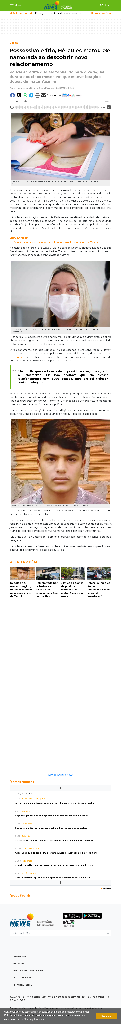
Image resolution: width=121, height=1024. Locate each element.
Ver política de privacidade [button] (30, 1019)
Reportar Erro (22, 984)
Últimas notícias (101, 13)
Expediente (20, 956)
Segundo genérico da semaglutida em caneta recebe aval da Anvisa (52, 816)
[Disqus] (60, 640)
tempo (18, 357)
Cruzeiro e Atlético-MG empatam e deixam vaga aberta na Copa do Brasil (54, 865)
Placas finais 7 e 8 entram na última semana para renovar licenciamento (54, 840)
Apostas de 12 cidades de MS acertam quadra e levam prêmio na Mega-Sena (56, 853)
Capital (14, 42)
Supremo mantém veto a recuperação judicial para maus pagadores (52, 828)
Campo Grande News (60, 774)
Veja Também (23, 562)
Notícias (106, 889)
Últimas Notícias (22, 782)
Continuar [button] (106, 1016)
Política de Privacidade (28, 970)
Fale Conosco (22, 977)
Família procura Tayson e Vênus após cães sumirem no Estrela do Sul (52, 878)
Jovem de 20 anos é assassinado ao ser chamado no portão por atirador (54, 803)
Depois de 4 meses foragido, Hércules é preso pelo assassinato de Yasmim (56, 242)
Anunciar (18, 963)
